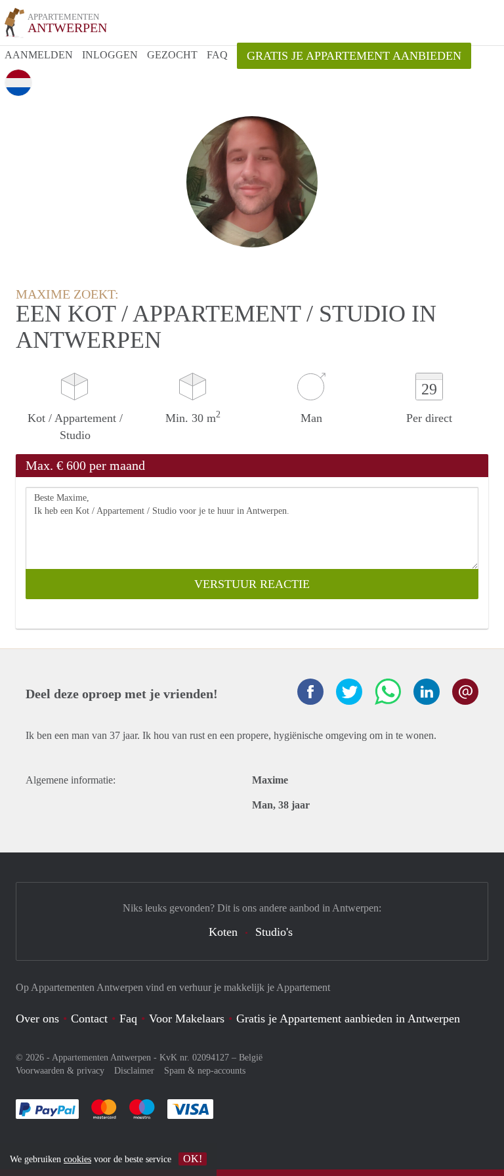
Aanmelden (39, 54)
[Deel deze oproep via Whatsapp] (388, 692)
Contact (89, 1018)
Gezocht (172, 54)
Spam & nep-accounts (204, 1071)
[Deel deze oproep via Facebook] (310, 692)
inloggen (110, 54)
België (250, 1057)
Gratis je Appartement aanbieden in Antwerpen (348, 1018)
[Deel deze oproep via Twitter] (349, 692)
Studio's (274, 931)
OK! (192, 1158)
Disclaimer (134, 1071)
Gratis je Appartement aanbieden (354, 55)
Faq (128, 1018)
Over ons (37, 1018)
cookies (77, 1159)
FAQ (217, 54)
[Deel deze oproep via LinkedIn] (426, 692)
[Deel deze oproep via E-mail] (465, 692)
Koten (223, 931)
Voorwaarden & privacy (60, 1071)
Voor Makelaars (186, 1018)
